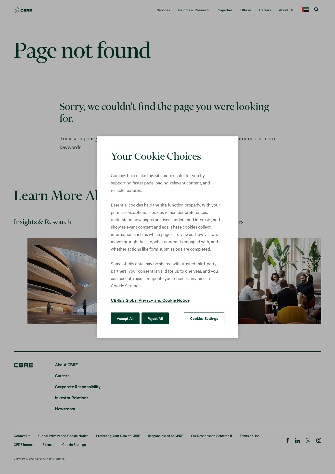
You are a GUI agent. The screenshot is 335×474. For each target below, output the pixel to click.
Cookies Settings (204, 318)
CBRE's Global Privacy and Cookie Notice (150, 300)
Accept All (125, 318)
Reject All (155, 318)
